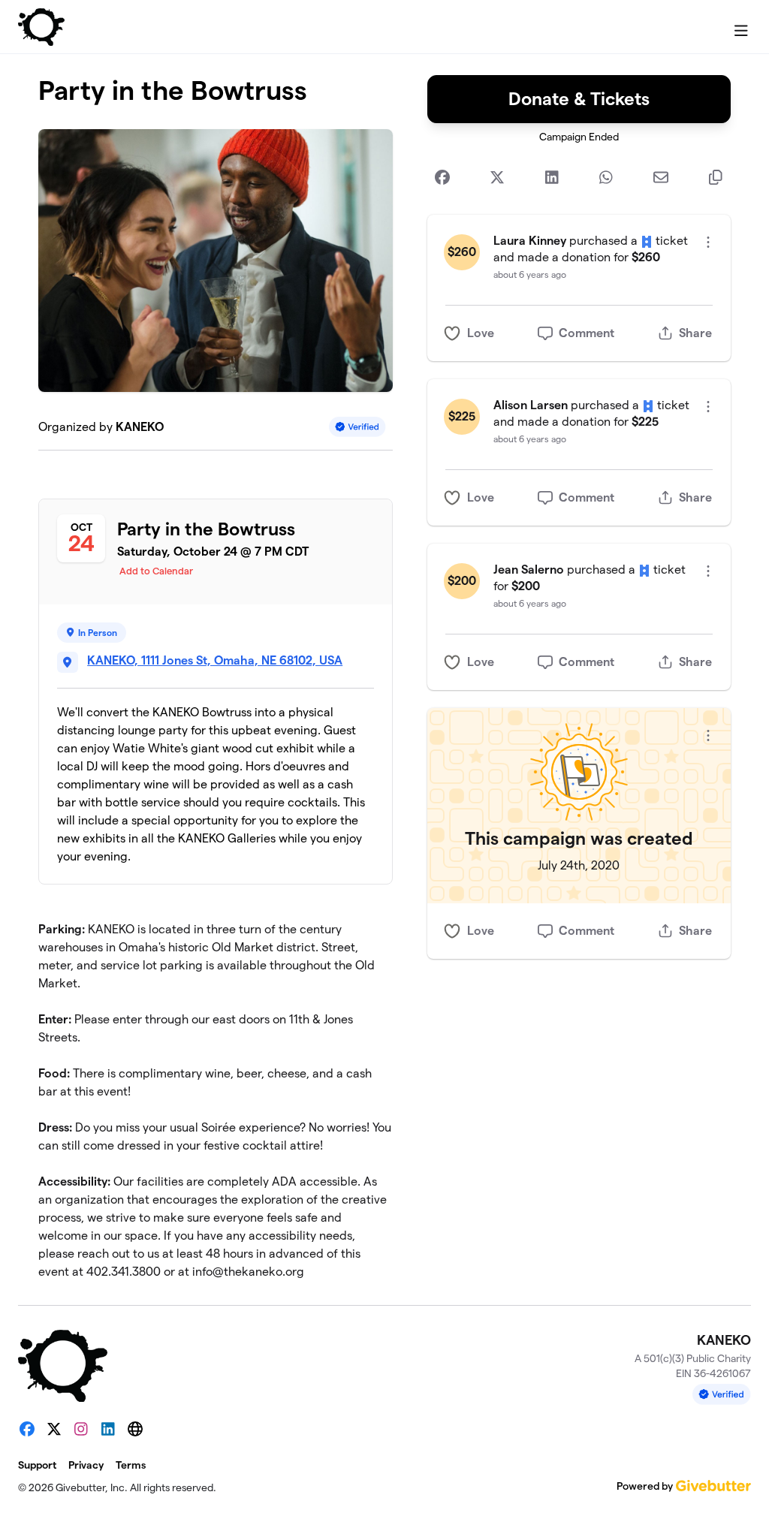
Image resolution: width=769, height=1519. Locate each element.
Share (695, 333)
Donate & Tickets (579, 99)
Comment (586, 333)
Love (480, 333)
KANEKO (140, 426)
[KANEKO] (41, 27)
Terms (131, 1465)
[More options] (708, 242)
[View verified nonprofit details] (357, 427)
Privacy (86, 1465)
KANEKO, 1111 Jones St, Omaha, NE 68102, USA (214, 660)
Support (37, 1465)
